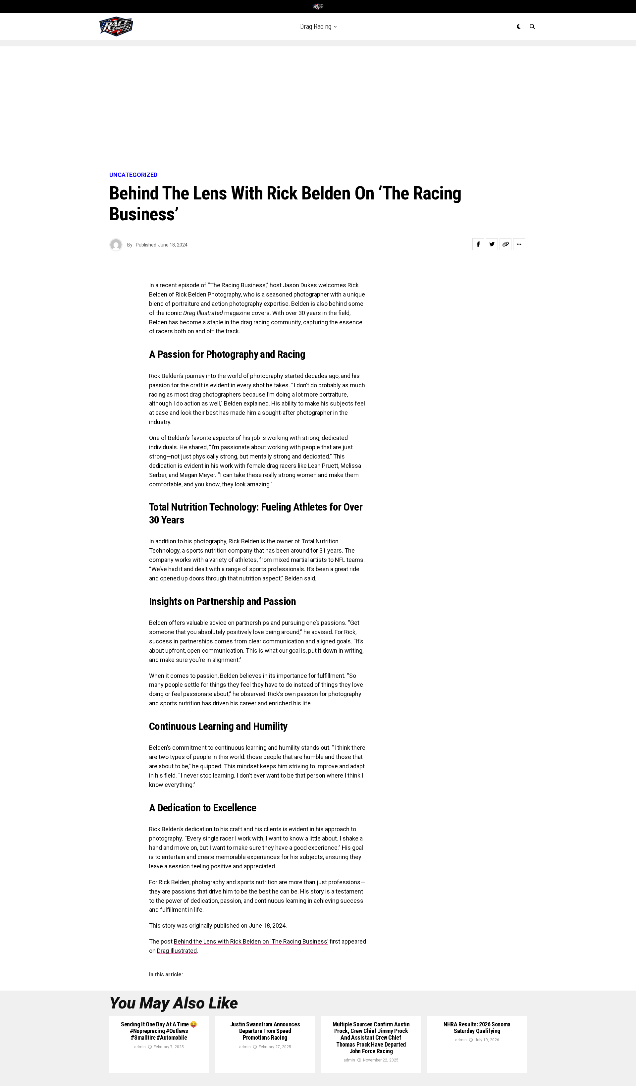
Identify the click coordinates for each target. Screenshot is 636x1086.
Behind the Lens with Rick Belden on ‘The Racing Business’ (251, 941)
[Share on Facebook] (478, 244)
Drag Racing (315, 26)
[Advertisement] (318, 109)
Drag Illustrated (177, 950)
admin (140, 1047)
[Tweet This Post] (492, 244)
